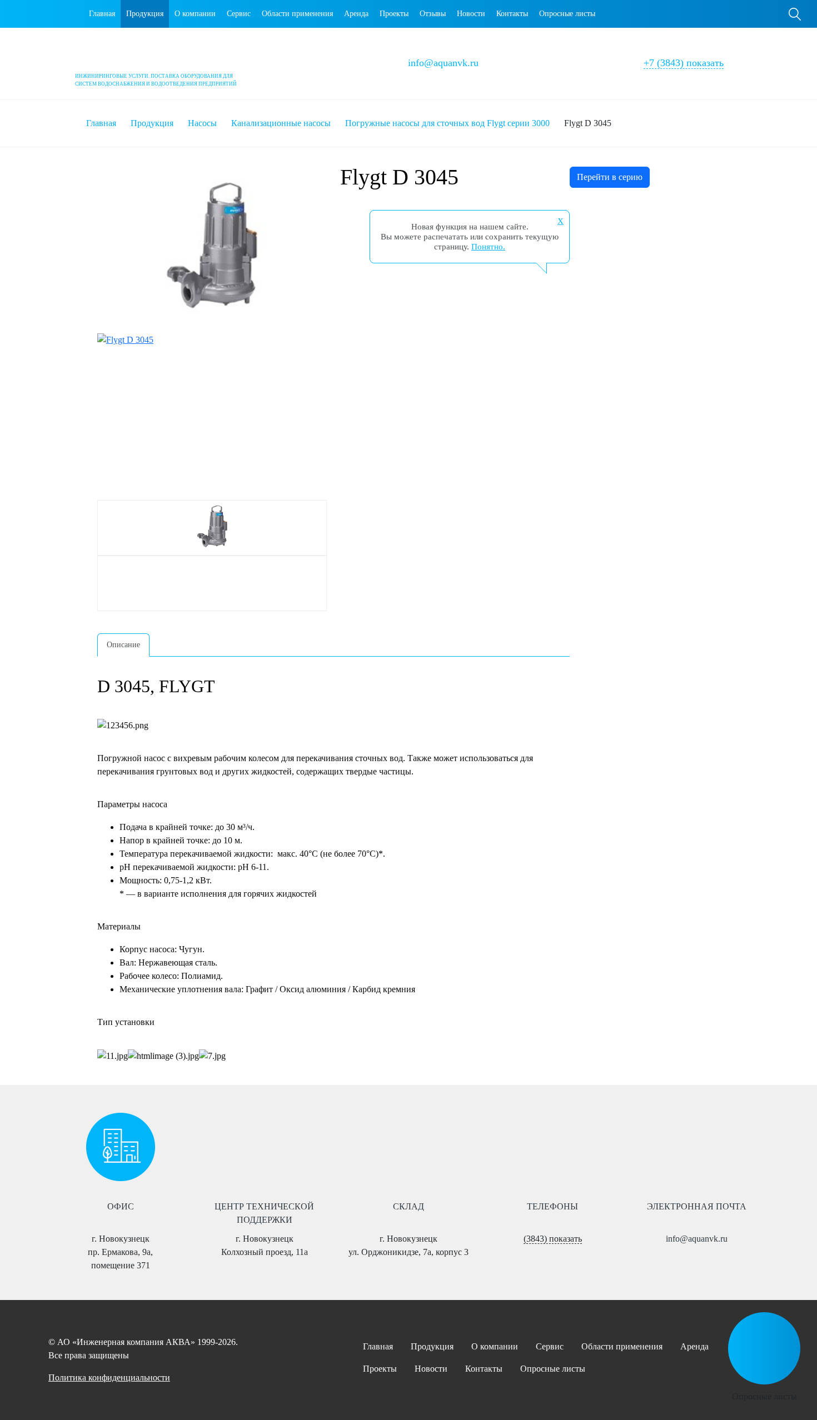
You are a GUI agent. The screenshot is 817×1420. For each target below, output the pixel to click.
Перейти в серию (609, 177)
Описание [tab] (123, 645)
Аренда (356, 13)
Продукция (144, 13)
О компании (195, 13)
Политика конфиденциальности (109, 1377)
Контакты (512, 13)
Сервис (239, 13)
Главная (102, 13)
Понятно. (488, 246)
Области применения (297, 13)
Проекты (394, 13)
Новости (471, 13)
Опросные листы (567, 13)
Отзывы (433, 13)
